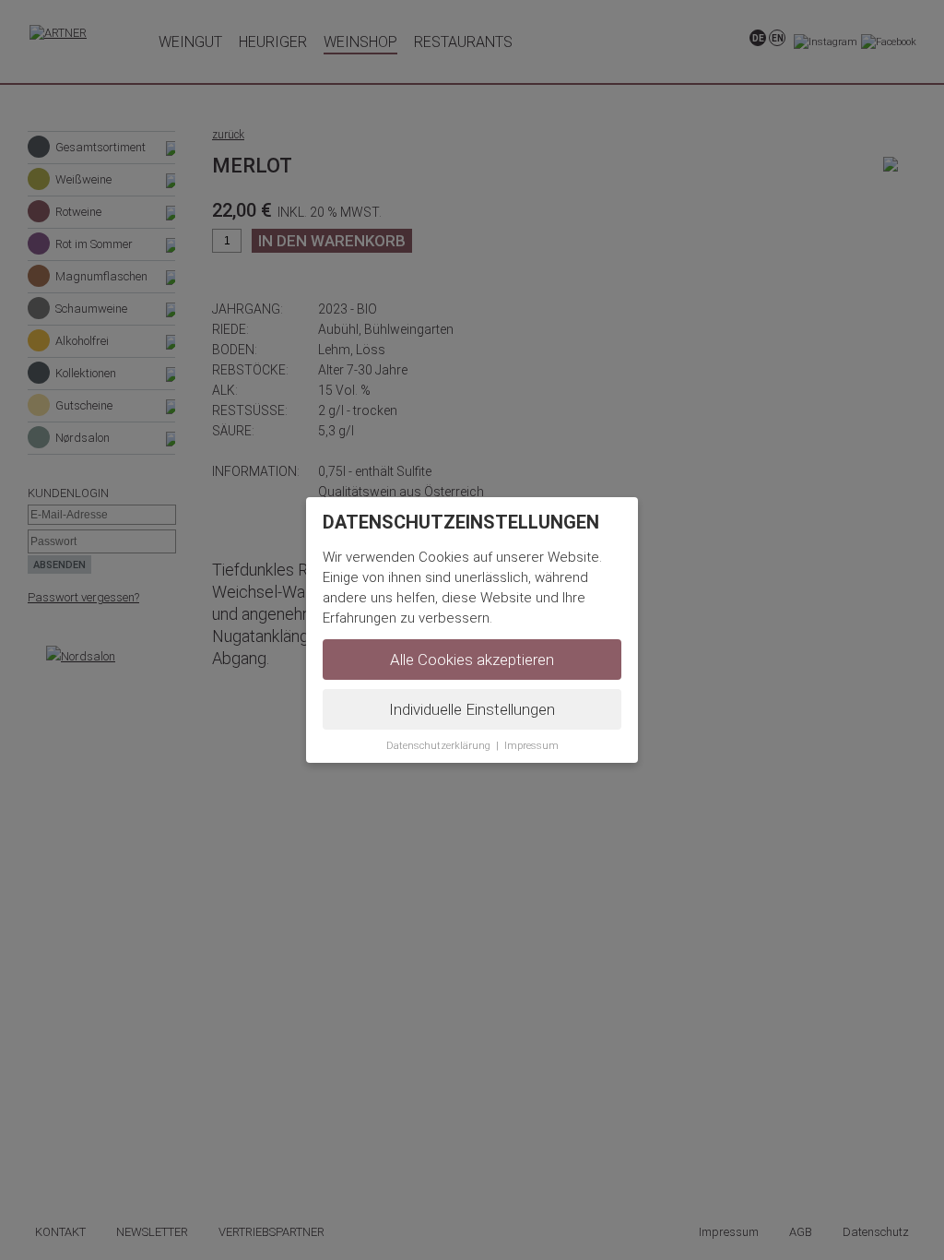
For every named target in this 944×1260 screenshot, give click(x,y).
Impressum (531, 746)
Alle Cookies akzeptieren (472, 659)
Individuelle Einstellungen (472, 709)
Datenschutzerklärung (438, 746)
